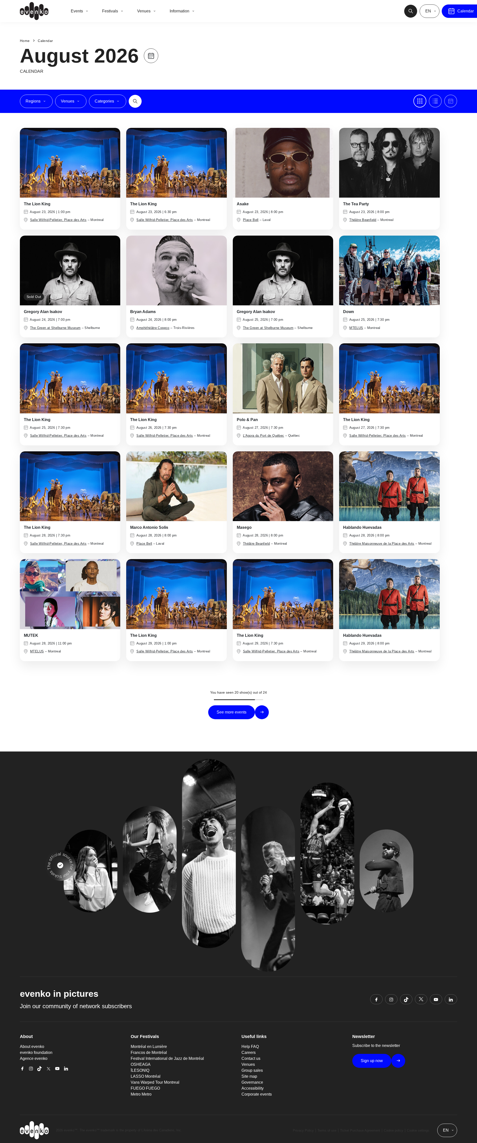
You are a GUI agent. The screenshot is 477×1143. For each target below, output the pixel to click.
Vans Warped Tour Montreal (155, 1082)
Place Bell (251, 220)
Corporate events (256, 1094)
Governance (252, 1082)
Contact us (250, 1058)
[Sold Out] (70, 270)
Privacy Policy (303, 1130)
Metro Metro (141, 1094)
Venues (248, 1064)
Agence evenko (33, 1058)
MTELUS (356, 328)
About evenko (32, 1046)
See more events (231, 712)
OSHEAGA (141, 1064)
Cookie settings (418, 1130)
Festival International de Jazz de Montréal (167, 1058)
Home (25, 41)
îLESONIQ (140, 1070)
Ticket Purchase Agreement (360, 1130)
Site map (249, 1076)
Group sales (252, 1070)
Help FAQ (250, 1046)
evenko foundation (36, 1052)
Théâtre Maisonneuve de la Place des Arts (381, 543)
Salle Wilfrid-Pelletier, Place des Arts (58, 220)
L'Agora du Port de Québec (263, 435)
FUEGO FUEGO (145, 1088)
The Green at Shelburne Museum (55, 328)
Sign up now (372, 1061)
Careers (248, 1052)
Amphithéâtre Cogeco (152, 328)
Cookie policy (393, 1130)
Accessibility (252, 1088)
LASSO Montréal (145, 1076)
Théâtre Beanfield (362, 220)
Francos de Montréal (149, 1052)
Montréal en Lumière (149, 1046)
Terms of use (327, 1130)
